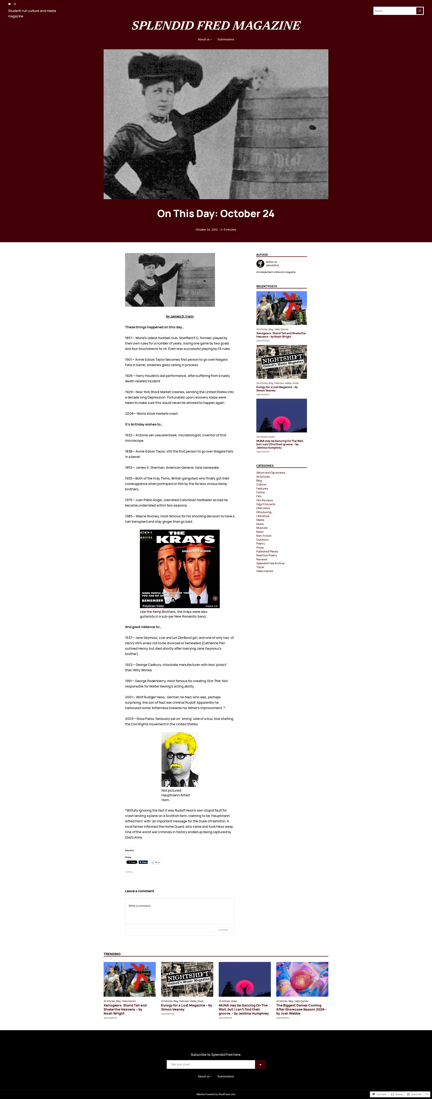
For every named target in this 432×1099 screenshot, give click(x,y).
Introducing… (264, 512)
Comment (223, 929)
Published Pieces (267, 551)
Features (279, 383)
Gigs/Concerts (266, 504)
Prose (260, 547)
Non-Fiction (264, 536)
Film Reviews (264, 500)
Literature (262, 516)
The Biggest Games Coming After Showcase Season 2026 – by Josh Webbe (301, 1009)
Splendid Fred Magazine (216, 27)
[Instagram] (15, 4)
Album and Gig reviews (270, 472)
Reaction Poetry (266, 555)
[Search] (419, 10)
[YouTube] (9, 4)
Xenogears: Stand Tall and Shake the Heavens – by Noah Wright (281, 335)
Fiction (260, 492)
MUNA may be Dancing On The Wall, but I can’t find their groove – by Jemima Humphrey (280, 444)
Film (259, 496)
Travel (260, 567)
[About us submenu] (211, 39)
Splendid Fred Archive (270, 563)
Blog (270, 329)
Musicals (262, 528)
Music (296, 383)
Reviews (261, 559)
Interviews (263, 508)
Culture (261, 484)
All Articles (261, 329)
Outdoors (262, 539)
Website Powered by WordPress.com (215, 1094)
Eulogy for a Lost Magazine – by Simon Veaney (277, 388)
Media (288, 383)
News (260, 532)
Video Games (281, 329)
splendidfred (262, 340)
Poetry (260, 543)
